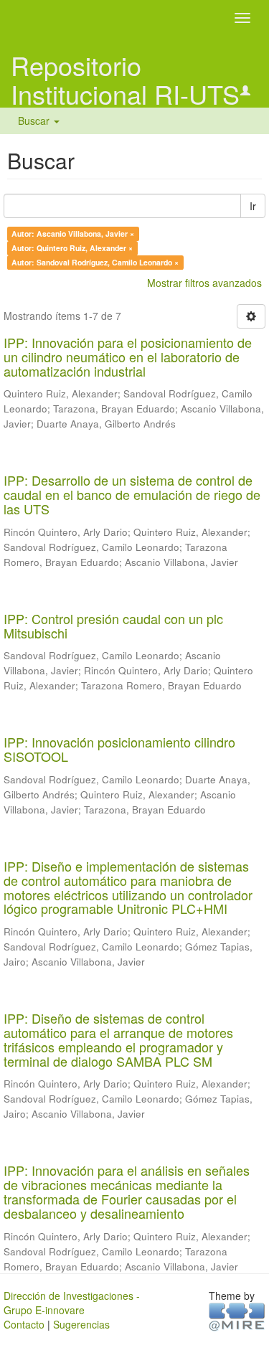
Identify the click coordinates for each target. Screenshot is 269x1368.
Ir (253, 206)
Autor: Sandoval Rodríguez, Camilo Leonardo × (95, 262)
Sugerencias (81, 1324)
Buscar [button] (35, 120)
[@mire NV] (237, 1315)
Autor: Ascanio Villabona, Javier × (72, 233)
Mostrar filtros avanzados (204, 282)
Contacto (24, 1324)
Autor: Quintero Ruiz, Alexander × (72, 247)
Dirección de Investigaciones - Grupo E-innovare (72, 1302)
